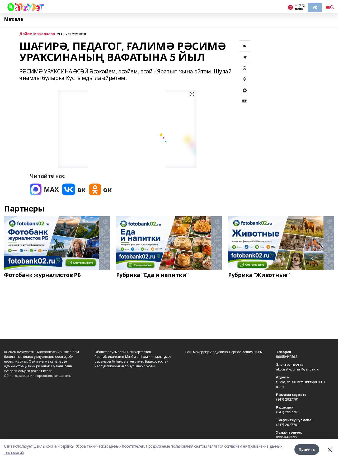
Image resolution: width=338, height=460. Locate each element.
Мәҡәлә (13, 19)
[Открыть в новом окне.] (44, 189)
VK (315, 7)
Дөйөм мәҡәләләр (37, 34)
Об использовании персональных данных (37, 375)
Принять (307, 449)
